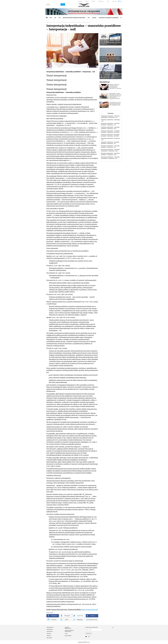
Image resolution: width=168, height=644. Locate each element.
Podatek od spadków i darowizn (108, 17)
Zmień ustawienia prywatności (69, 631)
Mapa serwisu (68, 635)
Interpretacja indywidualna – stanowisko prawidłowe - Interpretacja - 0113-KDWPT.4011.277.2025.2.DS (110, 128)
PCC (89, 17)
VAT (51, 17)
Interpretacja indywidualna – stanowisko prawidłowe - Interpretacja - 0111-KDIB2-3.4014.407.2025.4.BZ (110, 131)
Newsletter (114, 1)
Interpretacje (49, 22)
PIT (59, 17)
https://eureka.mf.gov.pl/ (90, 609)
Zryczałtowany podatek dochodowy (74, 17)
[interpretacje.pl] (84, 5)
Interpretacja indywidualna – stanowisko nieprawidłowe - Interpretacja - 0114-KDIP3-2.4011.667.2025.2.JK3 (110, 150)
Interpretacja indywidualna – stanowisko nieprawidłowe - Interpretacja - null (110, 116)
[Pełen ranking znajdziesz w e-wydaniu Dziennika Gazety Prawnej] (116, 627)
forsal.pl (86, 1)
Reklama (49, 633)
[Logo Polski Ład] (84, 11)
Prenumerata (50, 627)
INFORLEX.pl (100, 1)
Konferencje (50, 629)
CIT (55, 17)
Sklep (121, 1)
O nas (66, 633)
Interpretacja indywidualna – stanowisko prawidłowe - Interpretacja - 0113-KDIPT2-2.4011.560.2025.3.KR (110, 154)
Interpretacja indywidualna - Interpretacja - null (110, 120)
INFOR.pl (93, 1)
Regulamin (49, 637)
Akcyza (94, 17)
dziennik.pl (80, 1)
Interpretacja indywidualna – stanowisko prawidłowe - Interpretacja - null (110, 124)
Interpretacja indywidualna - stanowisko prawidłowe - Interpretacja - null (110, 143)
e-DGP (108, 1)
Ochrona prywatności (68, 628)
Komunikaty (50, 631)
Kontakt (49, 635)
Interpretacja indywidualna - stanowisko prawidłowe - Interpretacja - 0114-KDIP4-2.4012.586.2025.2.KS (110, 135)
